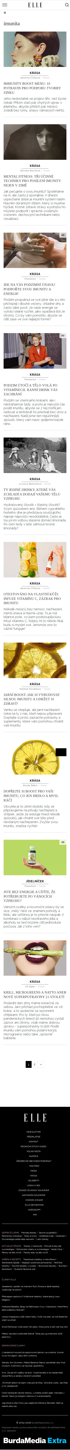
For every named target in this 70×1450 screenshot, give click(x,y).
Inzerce (33, 1156)
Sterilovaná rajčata (10, 1262)
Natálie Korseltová (31, 689)
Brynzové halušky (47, 1266)
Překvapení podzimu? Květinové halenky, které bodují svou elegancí (31, 1298)
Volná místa (34, 1151)
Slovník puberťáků (48, 1232)
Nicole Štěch (30, 785)
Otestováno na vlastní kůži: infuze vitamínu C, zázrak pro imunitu (32, 598)
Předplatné (33, 1136)
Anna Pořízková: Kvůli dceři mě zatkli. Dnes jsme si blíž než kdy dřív (35, 1327)
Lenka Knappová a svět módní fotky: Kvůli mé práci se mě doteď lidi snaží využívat (34, 1318)
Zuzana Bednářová (30, 484)
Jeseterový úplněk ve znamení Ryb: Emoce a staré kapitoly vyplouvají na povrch (31, 1288)
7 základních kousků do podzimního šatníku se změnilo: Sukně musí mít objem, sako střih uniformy (33, 1354)
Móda (34, 1171)
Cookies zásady (34, 1200)
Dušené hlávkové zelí (24, 1269)
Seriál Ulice (56, 1249)
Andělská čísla (46, 1236)
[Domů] (35, 1117)
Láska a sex (33, 1185)
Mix (35, 1214)
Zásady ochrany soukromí (33, 1190)
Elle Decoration (34, 1205)
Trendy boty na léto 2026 (35, 1252)
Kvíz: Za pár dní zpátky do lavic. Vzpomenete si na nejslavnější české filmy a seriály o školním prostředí (32, 1374)
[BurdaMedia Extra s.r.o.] (35, 1440)
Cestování (60, 1236)
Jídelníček (35, 881)
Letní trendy (42, 1239)
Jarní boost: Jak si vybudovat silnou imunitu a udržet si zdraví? (32, 699)
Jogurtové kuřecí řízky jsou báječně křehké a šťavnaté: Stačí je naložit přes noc (32, 1404)
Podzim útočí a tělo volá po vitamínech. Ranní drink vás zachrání (31, 389)
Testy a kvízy (30, 1236)
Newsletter (34, 1132)
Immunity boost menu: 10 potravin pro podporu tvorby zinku (32, 88)
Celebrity (33, 1180)
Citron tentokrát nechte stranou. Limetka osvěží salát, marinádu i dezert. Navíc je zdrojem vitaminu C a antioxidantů (33, 1394)
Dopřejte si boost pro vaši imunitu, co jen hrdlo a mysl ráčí (31, 795)
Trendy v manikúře (33, 1246)
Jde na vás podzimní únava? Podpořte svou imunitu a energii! (29, 289)
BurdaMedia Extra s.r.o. (43, 1423)
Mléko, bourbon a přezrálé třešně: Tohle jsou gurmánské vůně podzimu (32, 1335)
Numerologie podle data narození (18, 1239)
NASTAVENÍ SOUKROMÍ (33, 1195)
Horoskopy (34, 1210)
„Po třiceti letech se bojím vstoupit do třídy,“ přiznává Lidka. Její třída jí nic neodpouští (35, 1384)
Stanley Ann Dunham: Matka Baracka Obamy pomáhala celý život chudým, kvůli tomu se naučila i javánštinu (33, 1364)
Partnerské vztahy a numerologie (33, 1249)
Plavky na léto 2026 (11, 1252)
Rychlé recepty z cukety (24, 1266)
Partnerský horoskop (12, 1236)
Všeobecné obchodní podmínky (33, 1161)
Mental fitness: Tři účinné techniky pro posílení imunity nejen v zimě (32, 181)
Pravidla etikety (28, 1232)
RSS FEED (34, 1166)
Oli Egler (30, 986)
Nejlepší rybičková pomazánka (37, 1262)
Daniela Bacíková (30, 170)
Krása (35, 73)
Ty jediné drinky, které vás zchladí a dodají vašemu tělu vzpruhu (32, 494)
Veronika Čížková (30, 77)
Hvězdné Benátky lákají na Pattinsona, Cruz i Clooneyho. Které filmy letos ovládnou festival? (35, 1308)
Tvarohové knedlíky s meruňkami (39, 1259)
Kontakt (33, 1141)
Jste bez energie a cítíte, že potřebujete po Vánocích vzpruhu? (29, 896)
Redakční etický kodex (33, 1146)
